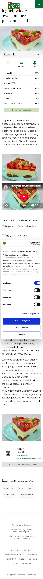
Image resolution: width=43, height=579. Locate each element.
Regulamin (27, 550)
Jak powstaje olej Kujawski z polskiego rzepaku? (21, 530)
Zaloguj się (26, 563)
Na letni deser (9, 495)
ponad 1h (31, 488)
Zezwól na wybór (21, 327)
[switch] (37, 290)
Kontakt (15, 563)
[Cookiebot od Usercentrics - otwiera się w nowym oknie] (30, 243)
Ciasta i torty (8, 488)
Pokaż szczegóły (29, 314)
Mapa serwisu (32, 554)
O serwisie (15, 550)
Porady (22, 559)
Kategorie (33, 559)
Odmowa (21, 334)
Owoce (20, 488)
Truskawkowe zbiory (26, 495)
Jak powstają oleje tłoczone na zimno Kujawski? (22, 537)
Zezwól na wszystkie (21, 321)
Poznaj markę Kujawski (21, 525)
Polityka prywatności (14, 554)
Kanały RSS (11, 559)
